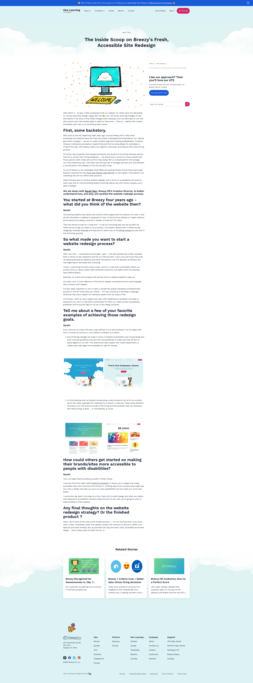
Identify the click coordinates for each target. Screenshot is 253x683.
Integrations (99, 659)
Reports (121, 11)
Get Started (183, 11)
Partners (152, 659)
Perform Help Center (176, 646)
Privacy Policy (182, 674)
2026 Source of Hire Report (160, 3)
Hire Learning (160, 63)
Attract (97, 641)
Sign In (172, 11)
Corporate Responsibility (137, 674)
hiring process (125, 230)
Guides (111, 11)
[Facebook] (69, 657)
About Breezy (160, 11)
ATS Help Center (174, 641)
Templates (134, 650)
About (151, 641)
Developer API (173, 650)
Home (151, 63)
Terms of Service (167, 674)
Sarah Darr (91, 191)
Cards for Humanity (100, 483)
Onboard (97, 654)
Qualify (97, 646)
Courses (131, 11)
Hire (95, 650)
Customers (153, 654)
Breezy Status (173, 654)
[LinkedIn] (74, 657)
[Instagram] (79, 657)
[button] (87, 11)
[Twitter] (64, 657)
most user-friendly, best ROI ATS (100, 173)
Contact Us (154, 646)
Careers (152, 650)
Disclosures (154, 674)
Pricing (97, 663)
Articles (133, 641)
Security (122, 674)
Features (115, 641)
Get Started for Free (159, 93)
